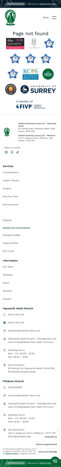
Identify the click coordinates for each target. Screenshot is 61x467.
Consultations (10, 172)
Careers (7, 299)
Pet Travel (8, 251)
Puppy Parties (10, 243)
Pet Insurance (10, 204)
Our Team (8, 266)
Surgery (7, 188)
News (6, 282)
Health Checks (11, 180)
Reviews (7, 291)
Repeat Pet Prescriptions (16, 227)
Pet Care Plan (10, 196)
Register (7, 220)
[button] (54, 18)
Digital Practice (11, 453)
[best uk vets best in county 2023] (15, 58)
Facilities (7, 274)
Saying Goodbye (11, 235)
